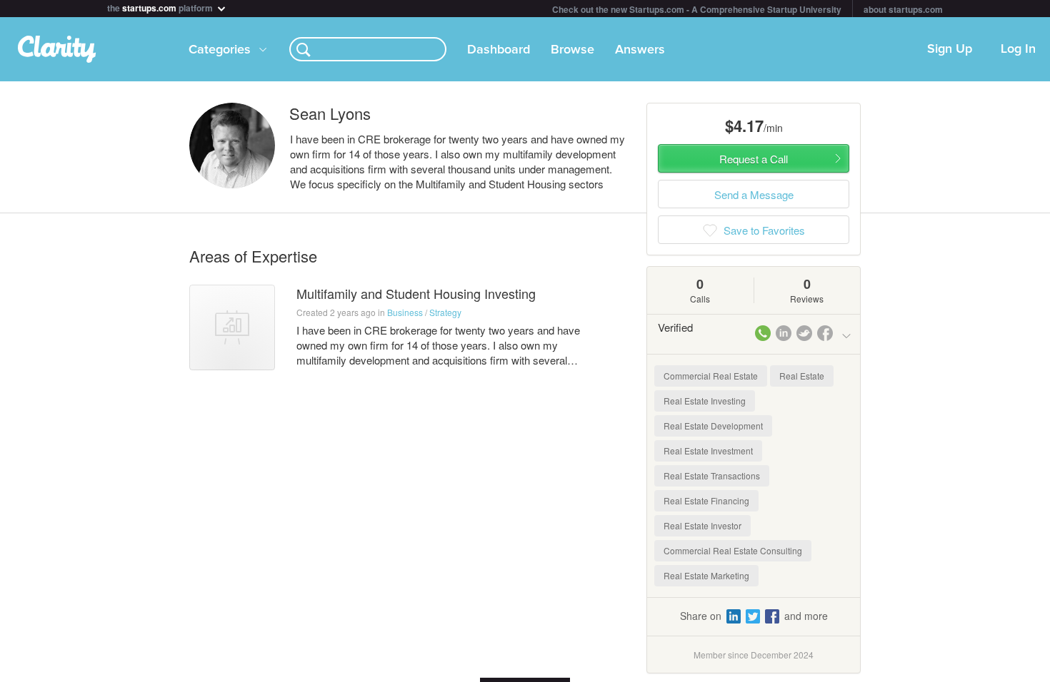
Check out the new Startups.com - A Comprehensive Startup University (696, 9)
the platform (161, 6)
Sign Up (949, 49)
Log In (1018, 49)
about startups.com (903, 9)
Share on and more (754, 616)
